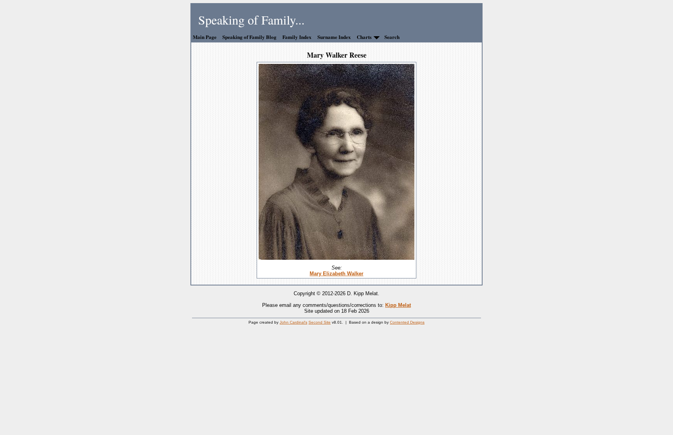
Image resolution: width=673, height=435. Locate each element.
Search (392, 37)
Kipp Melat (398, 305)
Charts (364, 37)
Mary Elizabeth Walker (336, 273)
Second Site (319, 322)
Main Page (205, 37)
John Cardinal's (293, 322)
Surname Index (334, 37)
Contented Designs (407, 322)
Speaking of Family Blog (249, 37)
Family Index (297, 37)
